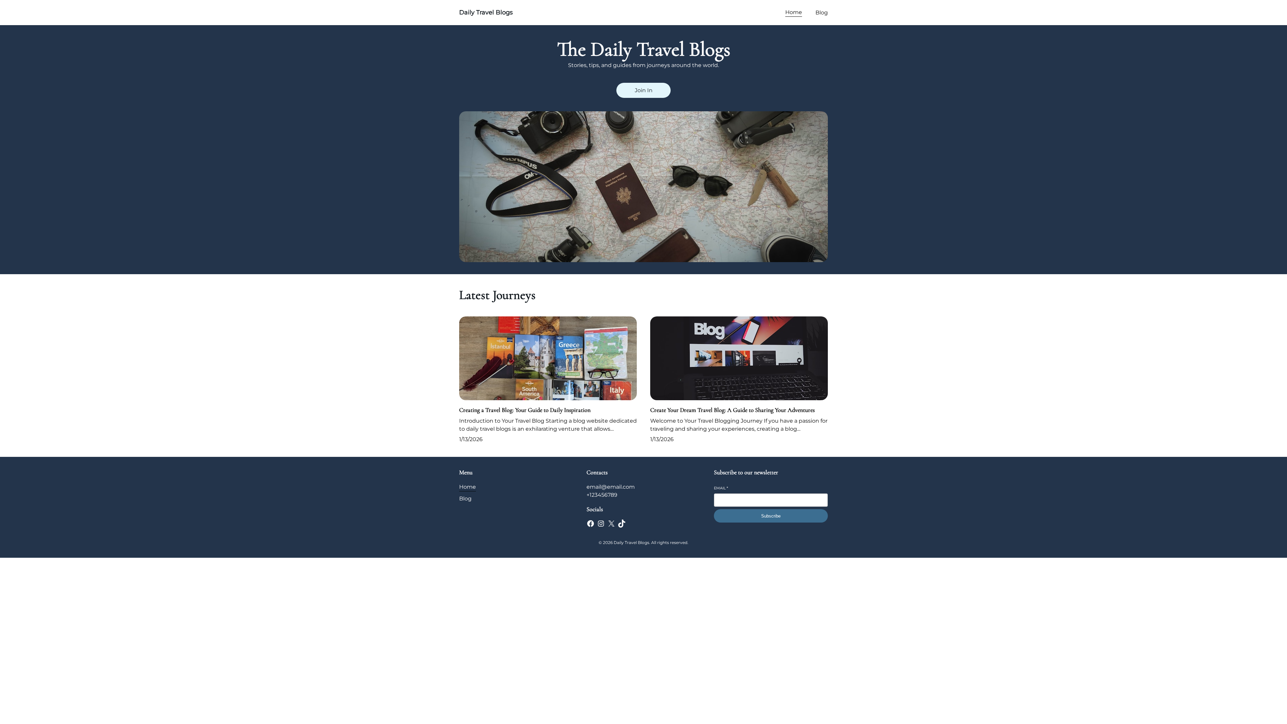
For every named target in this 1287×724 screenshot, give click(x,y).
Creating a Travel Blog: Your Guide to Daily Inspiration (525, 410)
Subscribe (771, 516)
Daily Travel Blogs (486, 12)
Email (721, 488)
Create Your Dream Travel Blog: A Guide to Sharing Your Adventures (732, 410)
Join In (644, 90)
